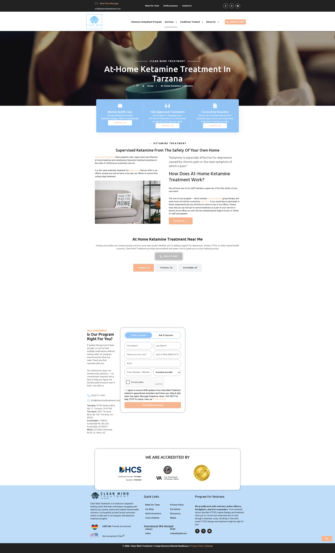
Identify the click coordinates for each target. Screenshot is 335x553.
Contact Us (187, 6)
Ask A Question (166, 335)
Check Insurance (138, 335)
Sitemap (209, 546)
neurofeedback (215, 198)
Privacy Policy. (159, 399)
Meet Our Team (152, 6)
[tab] (143, 268)
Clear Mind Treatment (104, 157)
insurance (205, 201)
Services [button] (169, 22)
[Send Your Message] (96, 3)
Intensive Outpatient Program (146, 22)
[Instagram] (231, 5)
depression (134, 170)
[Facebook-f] (225, 5)
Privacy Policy (196, 546)
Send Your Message (109, 3)
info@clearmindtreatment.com (108, 9)
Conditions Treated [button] (190, 22)
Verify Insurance (170, 6)
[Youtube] (237, 5)
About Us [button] (211, 22)
